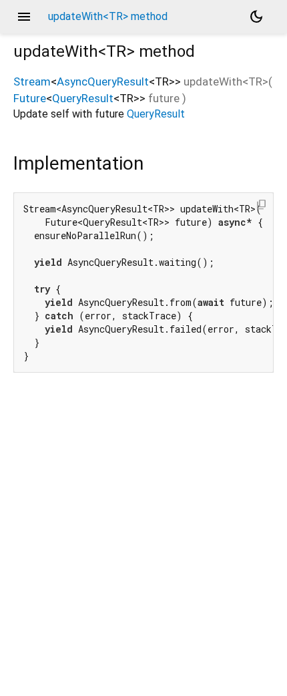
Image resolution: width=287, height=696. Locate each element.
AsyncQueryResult (103, 81)
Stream (32, 81)
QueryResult (82, 98)
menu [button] (24, 17)
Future (29, 98)
